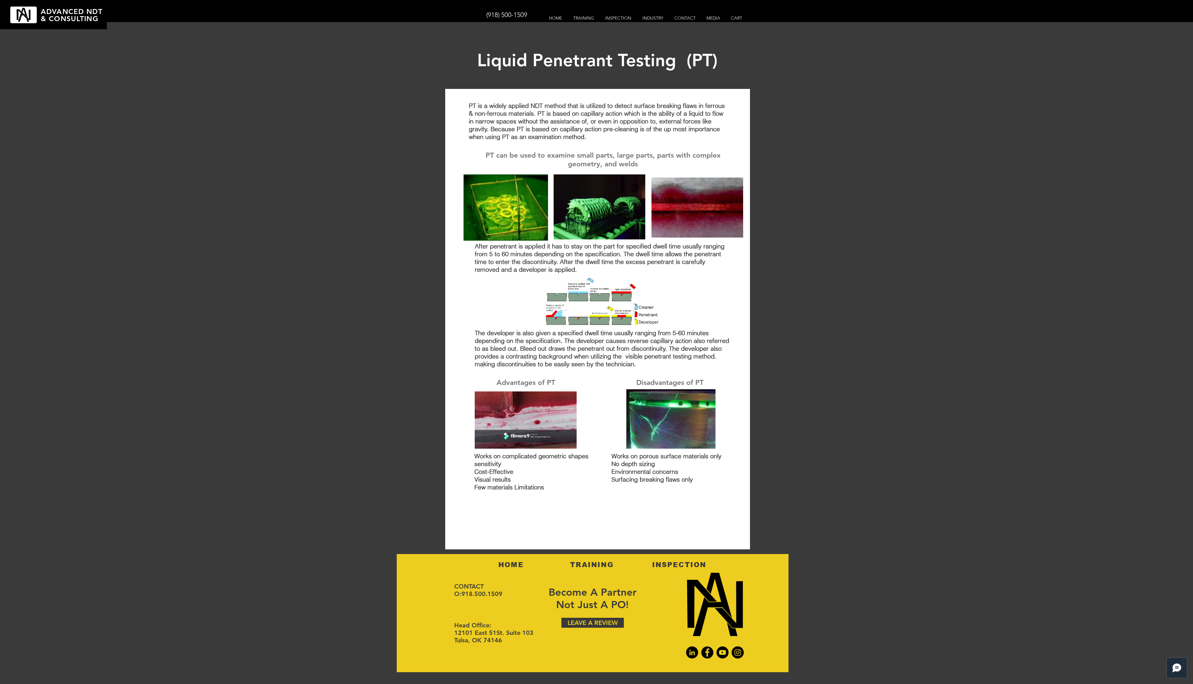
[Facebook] (707, 652)
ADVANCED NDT (72, 11)
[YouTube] (722, 652)
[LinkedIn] (692, 652)
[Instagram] (738, 652)
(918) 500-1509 (506, 15)
